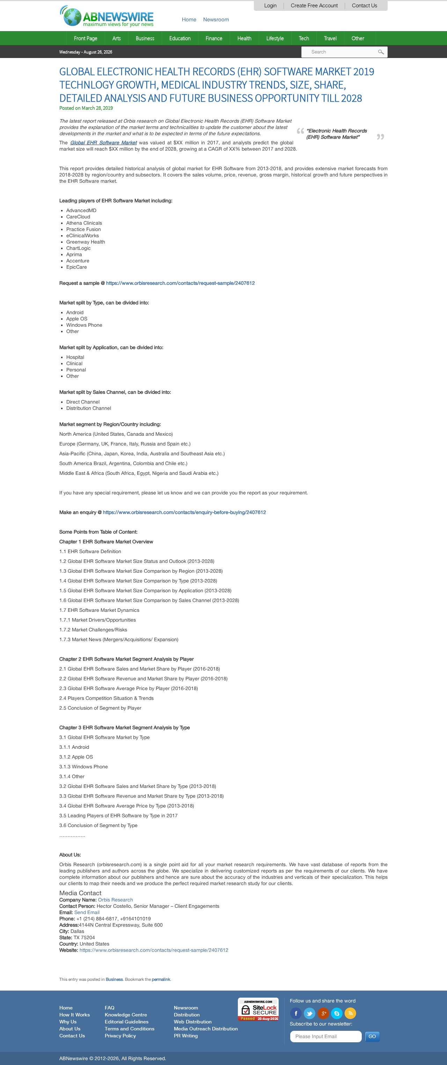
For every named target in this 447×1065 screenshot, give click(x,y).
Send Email (87, 912)
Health (244, 38)
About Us (69, 1029)
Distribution (187, 1015)
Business (145, 38)
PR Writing (186, 1036)
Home (189, 19)
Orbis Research (115, 900)
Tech (304, 38)
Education (180, 38)
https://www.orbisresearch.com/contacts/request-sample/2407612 (180, 283)
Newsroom (216, 19)
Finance (214, 38)
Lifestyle (275, 38)
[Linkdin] (323, 1014)
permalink (161, 979)
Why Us (67, 1022)
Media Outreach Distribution (206, 1029)
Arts (116, 38)
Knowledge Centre (126, 1015)
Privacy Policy (120, 1036)
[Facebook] (296, 1014)
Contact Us (364, 5)
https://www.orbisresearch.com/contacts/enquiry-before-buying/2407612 (184, 512)
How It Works (74, 1015)
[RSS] (350, 1014)
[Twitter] (309, 1014)
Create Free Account (314, 5)
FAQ (110, 1008)
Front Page (85, 38)
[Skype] (337, 1014)
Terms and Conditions (129, 1029)
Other (358, 38)
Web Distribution (193, 1022)
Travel (330, 38)
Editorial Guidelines (126, 1022)
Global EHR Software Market (103, 142)
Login (270, 5)
